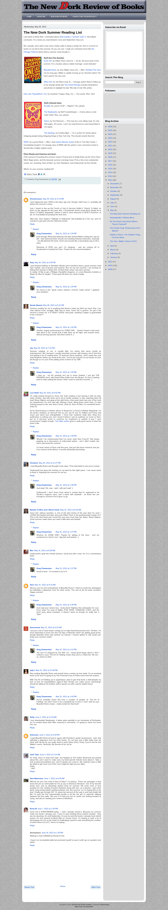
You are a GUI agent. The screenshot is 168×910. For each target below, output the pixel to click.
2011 (110, 262)
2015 (110, 169)
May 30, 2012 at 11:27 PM (50, 463)
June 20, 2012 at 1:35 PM (52, 833)
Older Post (95, 887)
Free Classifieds (88, 906)
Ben (31, 550)
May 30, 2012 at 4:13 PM (53, 199)
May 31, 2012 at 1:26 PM (66, 233)
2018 (110, 157)
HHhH (26, 142)
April (112, 246)
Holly (32, 717)
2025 (110, 130)
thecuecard (35, 627)
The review (62, 421)
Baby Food (78, 906)
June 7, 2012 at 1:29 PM (48, 809)
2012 (110, 180)
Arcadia (47, 106)
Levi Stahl (34, 393)
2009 (110, 269)
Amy (32, 262)
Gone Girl (48, 61)
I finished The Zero (93, 70)
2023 (110, 138)
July (112, 203)
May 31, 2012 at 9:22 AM (51, 627)
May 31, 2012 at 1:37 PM (66, 532)
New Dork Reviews (59, 17)
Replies (36, 229)
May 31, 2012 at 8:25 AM (70, 510)
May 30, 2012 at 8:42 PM (50, 393)
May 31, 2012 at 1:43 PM (66, 696)
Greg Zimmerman (44, 233)
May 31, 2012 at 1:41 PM (66, 649)
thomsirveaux (36, 199)
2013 (110, 176)
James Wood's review (65, 142)
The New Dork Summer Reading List (53, 32)
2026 (110, 127)
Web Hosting (105, 904)
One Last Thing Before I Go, (35, 94)
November (114, 187)
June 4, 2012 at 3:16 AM (50, 754)
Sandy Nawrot (36, 305)
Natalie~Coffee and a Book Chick (44, 510)
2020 (110, 149)
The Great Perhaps (72, 85)
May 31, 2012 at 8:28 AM (44, 550)
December (114, 184)
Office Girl (48, 82)
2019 (110, 153)
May (112, 210)
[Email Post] (59, 179)
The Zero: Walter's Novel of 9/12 (123, 241)
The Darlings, (49, 133)
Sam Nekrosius (36, 778)
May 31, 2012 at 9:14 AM (45, 585)
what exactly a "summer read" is (72, 37)
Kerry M (33, 809)
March (113, 250)
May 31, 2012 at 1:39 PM (66, 605)
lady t (32, 670)
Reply (32, 224)
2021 (110, 146)
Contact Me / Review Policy (84, 17)
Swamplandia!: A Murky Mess (122, 218)
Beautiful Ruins (50, 70)
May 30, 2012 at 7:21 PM (44, 348)
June (112, 206)
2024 (110, 134)
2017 (110, 161)
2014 (110, 172)
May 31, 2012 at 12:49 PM (47, 670)
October (113, 191)
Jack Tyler (34, 754)
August (113, 199)
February (114, 253)
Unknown (34, 735)
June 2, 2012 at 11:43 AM (46, 717)
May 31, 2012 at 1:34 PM (66, 436)
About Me (41, 17)
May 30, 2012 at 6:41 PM (53, 305)
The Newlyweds (50, 112)
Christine (34, 463)
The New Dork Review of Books (81, 904)
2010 (110, 265)
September (115, 195)
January (113, 257)
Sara (32, 585)
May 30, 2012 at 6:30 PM (45, 262)
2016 (110, 165)
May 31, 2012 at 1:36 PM (66, 485)
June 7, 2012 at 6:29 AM (54, 778)
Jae (31, 348)
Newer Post (29, 887)
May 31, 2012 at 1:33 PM (66, 372)
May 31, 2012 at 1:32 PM (66, 327)
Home (29, 17)
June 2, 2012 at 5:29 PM (49, 735)
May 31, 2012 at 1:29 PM (66, 287)
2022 (110, 142)
